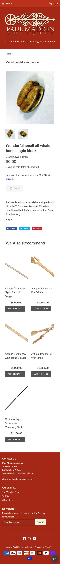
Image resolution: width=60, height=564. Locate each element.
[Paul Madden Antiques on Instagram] (29, 539)
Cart (55, 3)
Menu (9, 3)
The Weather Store (11, 492)
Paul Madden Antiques (22, 547)
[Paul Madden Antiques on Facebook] (24, 539)
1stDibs (5, 496)
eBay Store (7, 500)
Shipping (10, 167)
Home (8, 54)
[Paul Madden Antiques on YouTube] (34, 539)
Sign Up (40, 522)
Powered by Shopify (43, 547)
